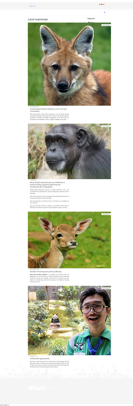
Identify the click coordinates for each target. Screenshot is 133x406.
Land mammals (106, 25)
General (92, 22)
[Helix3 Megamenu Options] (104, 12)
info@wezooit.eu (32, 6)
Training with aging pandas (39, 358)
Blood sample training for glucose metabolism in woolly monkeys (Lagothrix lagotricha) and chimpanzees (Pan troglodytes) (47, 184)
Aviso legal (50, 393)
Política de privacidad (53, 396)
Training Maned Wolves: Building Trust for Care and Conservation (48, 110)
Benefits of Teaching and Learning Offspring (46, 271)
